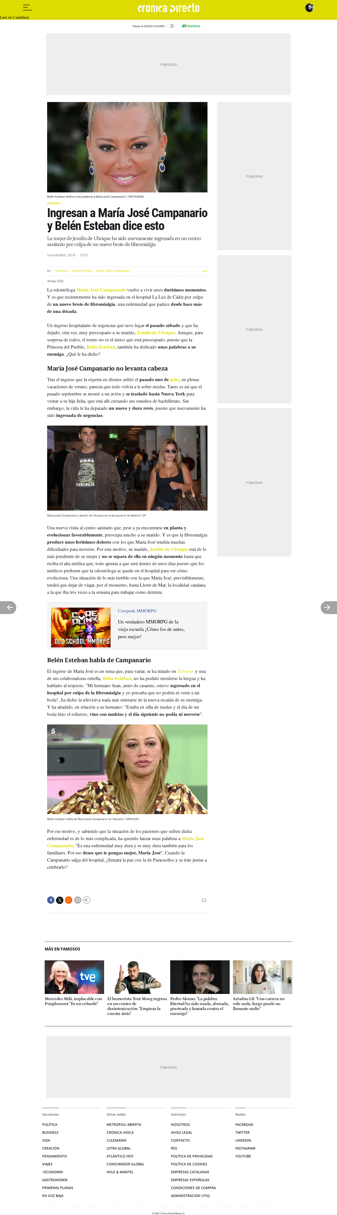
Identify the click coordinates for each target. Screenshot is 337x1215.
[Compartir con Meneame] (68, 900)
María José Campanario (113, 271)
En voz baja (52, 1195)
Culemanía (116, 1140)
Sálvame (186, 671)
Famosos (53, 203)
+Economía (52, 1172)
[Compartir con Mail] (77, 900)
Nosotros (180, 1124)
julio (174, 379)
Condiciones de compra (193, 1187)
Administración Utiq (190, 1195)
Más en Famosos (62, 949)
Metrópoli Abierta (124, 1124)
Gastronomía (55, 1179)
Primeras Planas (57, 1187)
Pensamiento (54, 1156)
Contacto (180, 1140)
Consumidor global (125, 1164)
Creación (50, 1148)
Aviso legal (181, 1132)
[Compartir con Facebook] (51, 900)
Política (49, 1124)
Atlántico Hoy (120, 1156)
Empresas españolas (190, 1179)
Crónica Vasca (120, 1132)
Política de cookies (189, 1164)
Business (50, 1132)
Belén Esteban (82, 271)
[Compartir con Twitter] (59, 900)
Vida (46, 1140)
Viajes (47, 1164)
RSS (174, 1148)
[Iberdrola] (191, 26)
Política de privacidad (192, 1156)
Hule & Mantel (120, 1172)
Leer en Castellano (14, 17)
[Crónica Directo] (168, 7)
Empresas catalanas (190, 1172)
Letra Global (119, 1148)
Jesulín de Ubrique (156, 332)
